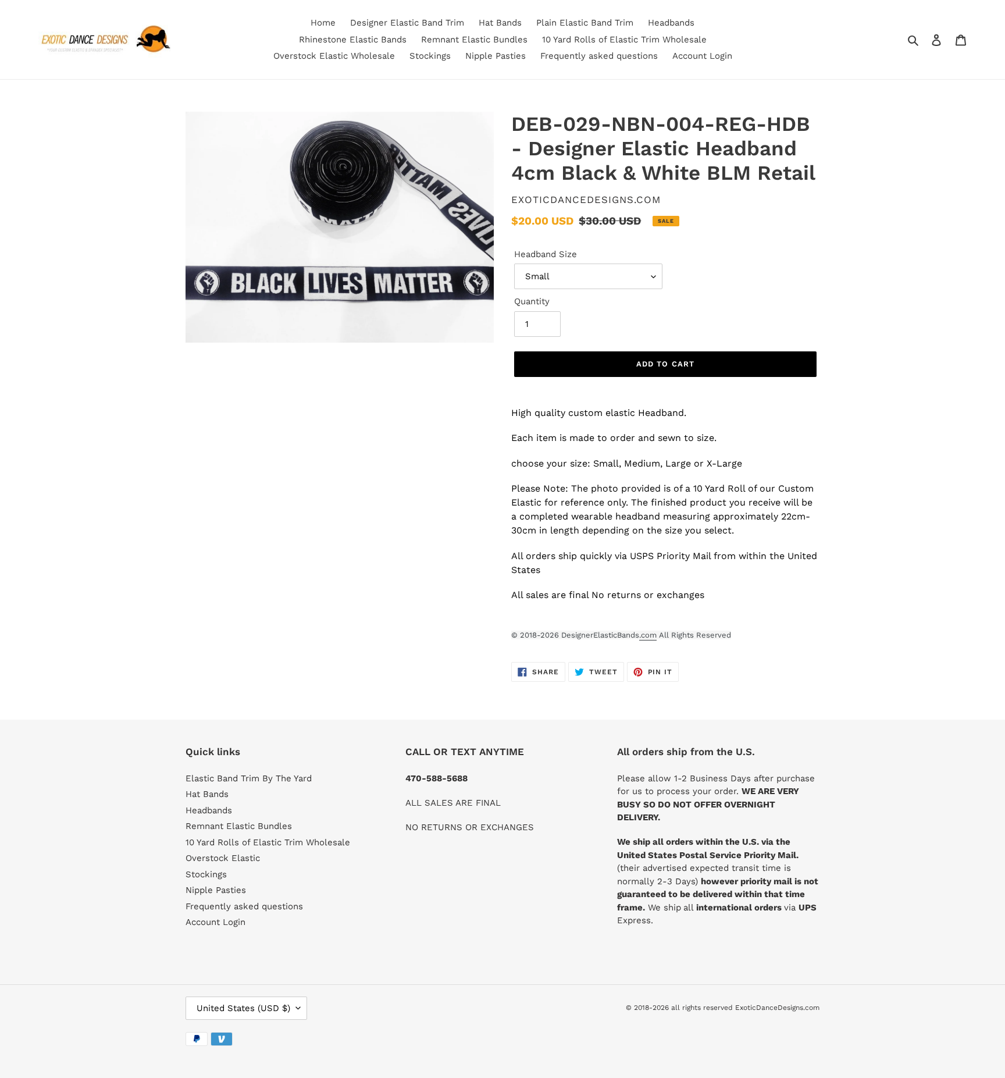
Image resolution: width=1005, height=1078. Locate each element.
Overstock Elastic (223, 858)
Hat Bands (207, 794)
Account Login (215, 922)
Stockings (206, 874)
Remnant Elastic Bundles (239, 826)
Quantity (532, 301)
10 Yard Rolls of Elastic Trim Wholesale (268, 842)
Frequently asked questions (244, 906)
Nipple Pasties (216, 890)
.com (648, 635)
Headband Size (545, 254)
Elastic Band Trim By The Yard (249, 778)
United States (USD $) (243, 1008)
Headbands (209, 810)
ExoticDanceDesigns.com (777, 1008)
